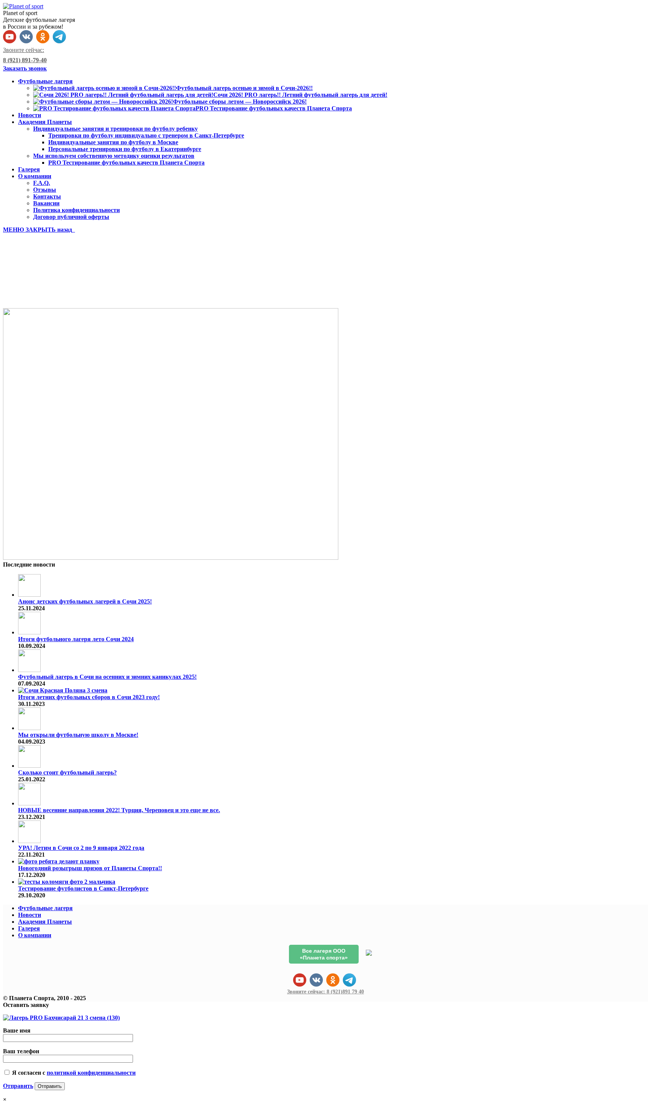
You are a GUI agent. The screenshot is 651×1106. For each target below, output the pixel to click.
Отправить (18, 1086)
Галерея (29, 928)
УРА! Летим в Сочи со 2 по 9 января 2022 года (81, 848)
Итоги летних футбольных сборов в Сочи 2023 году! (89, 697)
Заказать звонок (25, 68)
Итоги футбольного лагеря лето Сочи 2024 (76, 639)
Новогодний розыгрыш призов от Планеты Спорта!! (90, 868)
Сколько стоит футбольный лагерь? (67, 772)
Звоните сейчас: (325, 991)
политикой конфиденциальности (91, 1072)
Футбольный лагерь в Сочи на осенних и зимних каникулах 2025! (107, 677)
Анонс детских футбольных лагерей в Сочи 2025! (85, 601)
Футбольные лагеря (45, 908)
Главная (29, 292)
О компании (34, 935)
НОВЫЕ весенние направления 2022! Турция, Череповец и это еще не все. (119, 810)
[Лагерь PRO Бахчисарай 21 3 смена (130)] (170, 558)
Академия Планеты (45, 921)
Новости (29, 915)
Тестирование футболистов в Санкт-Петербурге (83, 888)
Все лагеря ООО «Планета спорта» (324, 954)
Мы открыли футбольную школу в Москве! (78, 735)
